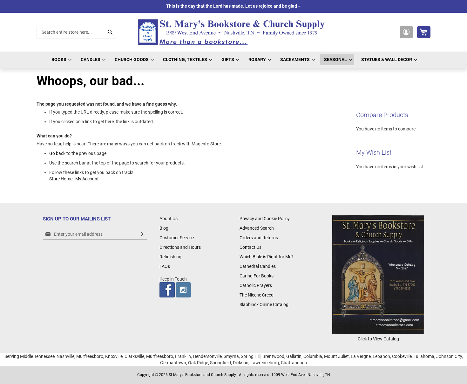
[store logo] (233, 32)
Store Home (60, 178)
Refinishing (170, 256)
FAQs (164, 266)
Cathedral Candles (258, 266)
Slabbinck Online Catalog (264, 304)
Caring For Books (257, 275)
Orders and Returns (259, 237)
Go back (57, 153)
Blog (163, 228)
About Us (168, 218)
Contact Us (250, 247)
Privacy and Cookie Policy (265, 218)
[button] (406, 32)
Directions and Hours (180, 247)
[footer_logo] (378, 332)
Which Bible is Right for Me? (267, 256)
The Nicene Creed (257, 294)
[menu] (233, 59)
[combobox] (76, 32)
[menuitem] (61, 59)
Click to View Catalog (378, 338)
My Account (87, 178)
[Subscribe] (142, 234)
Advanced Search (257, 228)
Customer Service (176, 237)
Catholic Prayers (256, 285)
